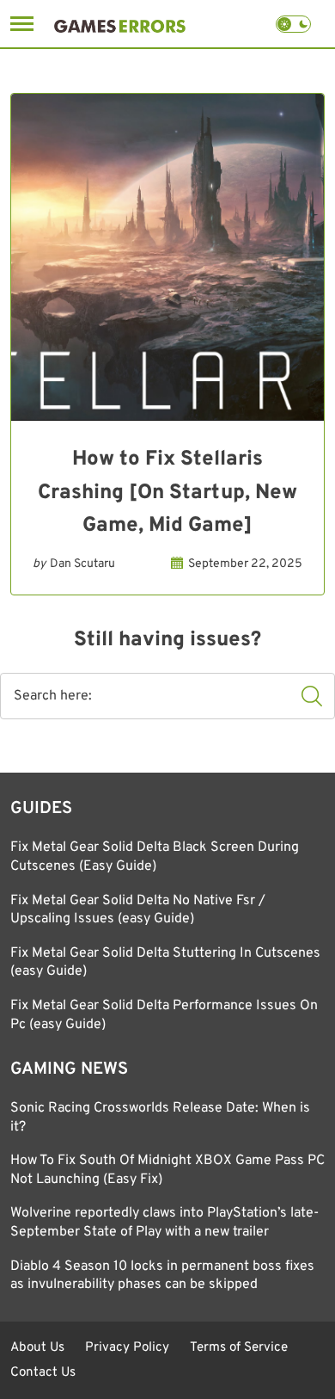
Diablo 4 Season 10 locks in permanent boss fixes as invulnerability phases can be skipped (162, 1276)
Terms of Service (239, 1348)
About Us (37, 1348)
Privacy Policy (127, 1348)
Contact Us (43, 1373)
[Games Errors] (120, 24)
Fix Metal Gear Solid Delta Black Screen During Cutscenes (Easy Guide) (154, 857)
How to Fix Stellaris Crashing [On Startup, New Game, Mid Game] (167, 493)
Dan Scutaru (82, 564)
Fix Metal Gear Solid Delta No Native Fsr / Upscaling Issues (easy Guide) (137, 910)
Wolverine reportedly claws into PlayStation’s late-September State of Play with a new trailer (164, 1223)
